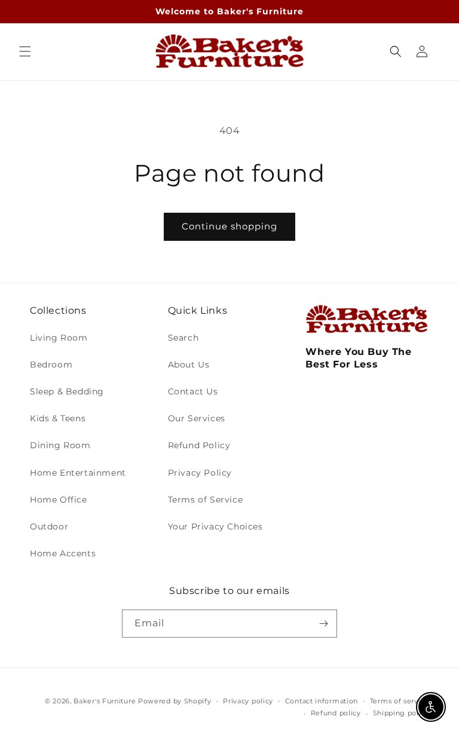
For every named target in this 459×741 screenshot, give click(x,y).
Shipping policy (401, 713)
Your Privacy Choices (215, 526)
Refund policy (336, 713)
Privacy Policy (200, 472)
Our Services (196, 418)
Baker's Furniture (105, 701)
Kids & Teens (57, 418)
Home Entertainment (78, 472)
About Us (189, 364)
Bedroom (51, 364)
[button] (25, 51)
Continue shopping (229, 226)
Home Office (58, 499)
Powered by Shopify (175, 701)
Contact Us (193, 391)
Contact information (321, 701)
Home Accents (63, 553)
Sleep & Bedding (67, 391)
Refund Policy (199, 445)
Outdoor (49, 526)
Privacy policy (248, 701)
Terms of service (399, 701)
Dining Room (60, 445)
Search (183, 337)
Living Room (59, 337)
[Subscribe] (323, 624)
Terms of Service (205, 499)
